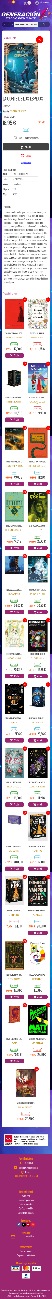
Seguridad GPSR (26, 162)
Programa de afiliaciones (26, 1255)
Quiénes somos (26, 1251)
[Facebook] (19, 1225)
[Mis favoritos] (10, 3)
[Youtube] (28, 1225)
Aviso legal (26, 1196)
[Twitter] (24, 1225)
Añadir (27, 147)
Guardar (28, 155)
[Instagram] (33, 1225)
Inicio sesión (44, 2)
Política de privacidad (26, 1200)
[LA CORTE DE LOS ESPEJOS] (21, 68)
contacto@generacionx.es (28, 1167)
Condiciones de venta (26, 1212)
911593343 (28, 1163)
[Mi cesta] (25, 3)
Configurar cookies (26, 1208)
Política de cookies (26, 1204)
